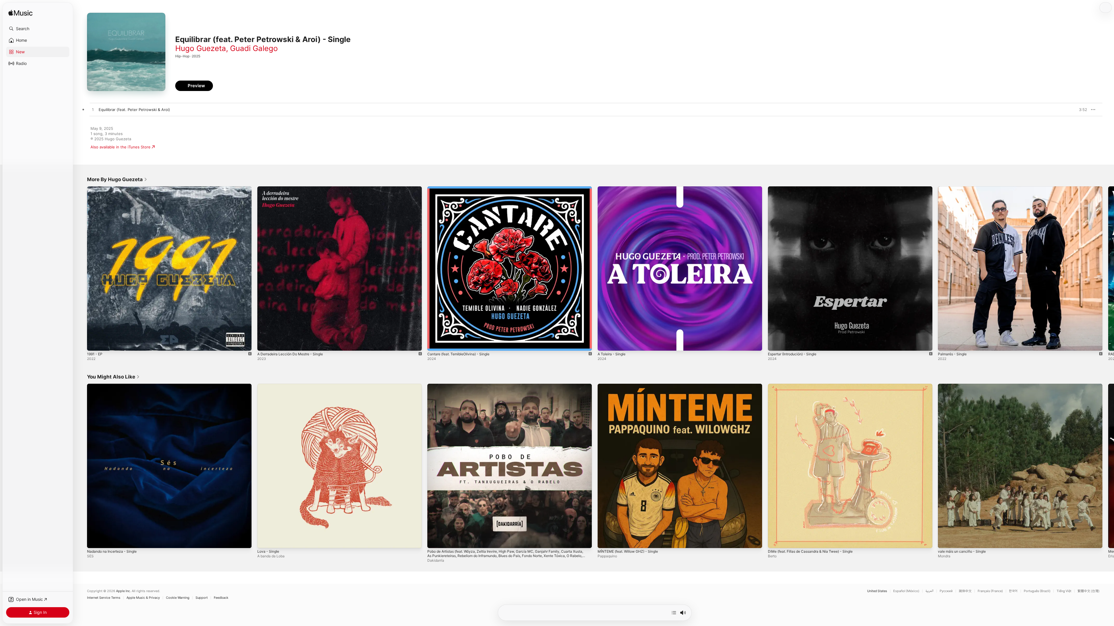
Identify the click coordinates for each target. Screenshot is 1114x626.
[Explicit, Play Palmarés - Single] (945, 343)
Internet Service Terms (103, 597)
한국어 (1013, 591)
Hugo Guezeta (200, 48)
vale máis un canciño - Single (964, 386)
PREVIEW (1080, 109)
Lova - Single (269, 386)
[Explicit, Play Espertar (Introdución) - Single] (775, 343)
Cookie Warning (177, 597)
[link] (117, 179)
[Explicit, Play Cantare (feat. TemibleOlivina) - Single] (434, 343)
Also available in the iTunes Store (121, 147)
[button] (37, 29)
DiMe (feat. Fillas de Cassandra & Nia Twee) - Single (815, 386)
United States (877, 591)
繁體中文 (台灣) (1088, 591)
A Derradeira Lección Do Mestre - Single (293, 188)
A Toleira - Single (613, 188)
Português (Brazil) (1037, 591)
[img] (20, 13)
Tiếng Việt (1064, 591)
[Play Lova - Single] (264, 540)
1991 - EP (95, 188)
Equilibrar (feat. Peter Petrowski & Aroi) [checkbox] (134, 109)
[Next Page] (1108, 268)
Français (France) (990, 591)
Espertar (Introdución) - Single (795, 188)
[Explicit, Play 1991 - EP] (94, 343)
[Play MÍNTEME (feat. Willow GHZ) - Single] (605, 540)
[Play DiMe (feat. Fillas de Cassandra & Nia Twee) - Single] (775, 540)
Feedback (221, 597)
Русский (946, 591)
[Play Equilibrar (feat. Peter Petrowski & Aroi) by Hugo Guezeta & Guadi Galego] (93, 109)
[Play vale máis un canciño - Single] (945, 540)
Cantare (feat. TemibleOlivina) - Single (461, 188)
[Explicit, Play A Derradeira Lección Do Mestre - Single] (264, 343)
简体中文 (965, 591)
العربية (929, 591)
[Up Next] (673, 613)
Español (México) (906, 591)
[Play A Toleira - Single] (605, 343)
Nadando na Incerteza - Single (114, 386)
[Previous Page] (81, 268)
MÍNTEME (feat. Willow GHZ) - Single (631, 386)
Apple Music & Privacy (143, 597)
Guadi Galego (254, 48)
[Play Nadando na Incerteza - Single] (94, 540)
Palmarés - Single (953, 188)
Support (202, 597)
